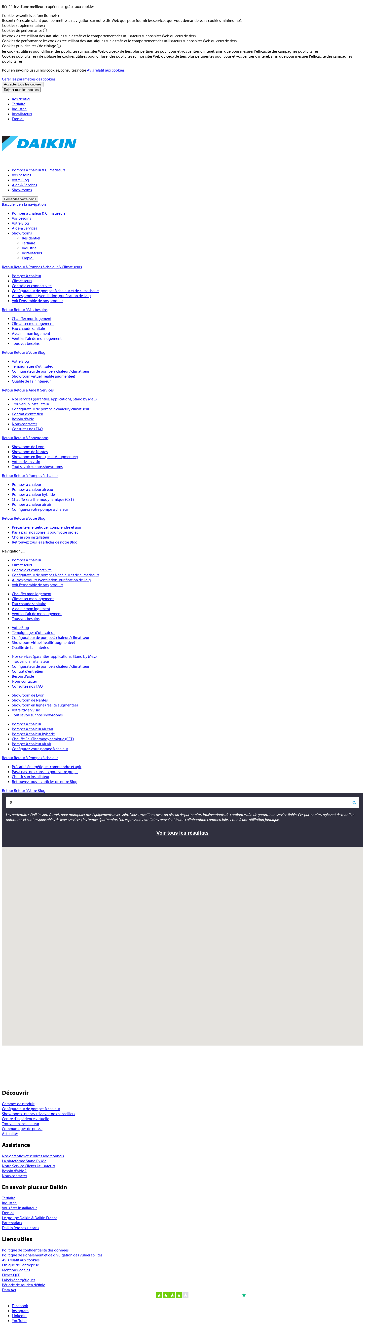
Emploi (18, 118)
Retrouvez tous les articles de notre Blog (44, 781)
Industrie (19, 108)
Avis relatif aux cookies (105, 70)
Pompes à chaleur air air (31, 743)
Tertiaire (18, 103)
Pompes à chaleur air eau (32, 728)
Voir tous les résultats (182, 833)
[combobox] (186, 802)
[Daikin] (39, 160)
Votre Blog (20, 179)
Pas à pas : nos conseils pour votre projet (45, 771)
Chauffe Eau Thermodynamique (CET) (43, 738)
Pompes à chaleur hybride (33, 733)
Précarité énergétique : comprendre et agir (46, 766)
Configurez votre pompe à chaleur (40, 748)
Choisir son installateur (30, 776)
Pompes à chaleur (26, 723)
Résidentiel (21, 98)
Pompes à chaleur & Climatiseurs (38, 169)
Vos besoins (21, 174)
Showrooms (22, 189)
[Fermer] (23, 552)
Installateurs (22, 113)
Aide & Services (24, 184)
